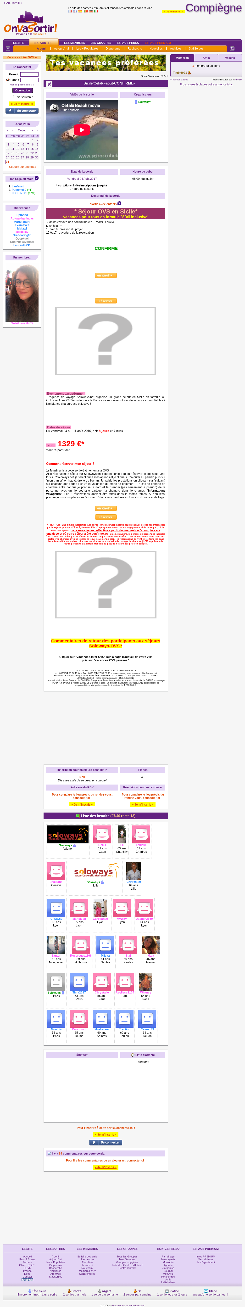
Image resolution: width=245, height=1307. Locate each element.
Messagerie (168, 1259)
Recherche (135, 48)
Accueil (27, 1256)
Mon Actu (168, 1262)
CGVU (27, 1268)
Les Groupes (101, 43)
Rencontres (168, 1276)
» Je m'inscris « (173, 11)
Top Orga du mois (21, 179)
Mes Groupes (127, 1259)
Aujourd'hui (61, 48)
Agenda (168, 1265)
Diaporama (113, 48)
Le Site (18, 43)
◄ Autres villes (12, 3)
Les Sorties (43, 43)
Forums (27, 1262)
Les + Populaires (87, 48)
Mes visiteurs (205, 1259)
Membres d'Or (87, 1270)
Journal (168, 1270)
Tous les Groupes (127, 1256)
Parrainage (168, 1256)
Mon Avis (168, 1273)
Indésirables (168, 1282)
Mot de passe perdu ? (22, 84)
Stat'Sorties (196, 48)
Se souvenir (25, 97)
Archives (175, 48)
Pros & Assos (27, 1259)
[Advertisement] (155, 25)
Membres (182, 58)
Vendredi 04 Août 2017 (82, 178)
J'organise (168, 1268)
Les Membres (74, 43)
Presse (27, 1270)
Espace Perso (128, 43)
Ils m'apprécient (206, 1262)
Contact (27, 1276)
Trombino (87, 1262)
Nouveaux (87, 1268)
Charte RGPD (27, 1265)
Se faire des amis (87, 1256)
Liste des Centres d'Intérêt (127, 1265)
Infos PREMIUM (205, 1256)
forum (238, 79)
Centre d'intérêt (127, 1268)
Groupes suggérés (127, 1262)
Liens (27, 1273)
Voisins (230, 58)
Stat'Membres (87, 1273)
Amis (206, 58)
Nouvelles (156, 48)
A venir (42, 48)
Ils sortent (87, 1265)
